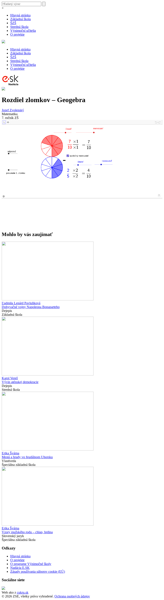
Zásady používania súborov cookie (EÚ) (37, 571)
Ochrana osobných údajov (72, 596)
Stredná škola (19, 27)
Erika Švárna (10, 453)
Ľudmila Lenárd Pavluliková (21, 303)
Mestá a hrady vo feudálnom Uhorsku (27, 457)
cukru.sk (22, 592)
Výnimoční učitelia (23, 30)
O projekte (17, 34)
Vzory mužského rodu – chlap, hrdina (27, 532)
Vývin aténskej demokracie (20, 382)
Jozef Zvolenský (13, 110)
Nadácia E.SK (20, 568)
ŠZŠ (13, 23)
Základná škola (20, 19)
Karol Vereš (10, 378)
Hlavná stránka (20, 15)
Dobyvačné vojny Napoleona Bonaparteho (31, 307)
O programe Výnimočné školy (30, 564)
